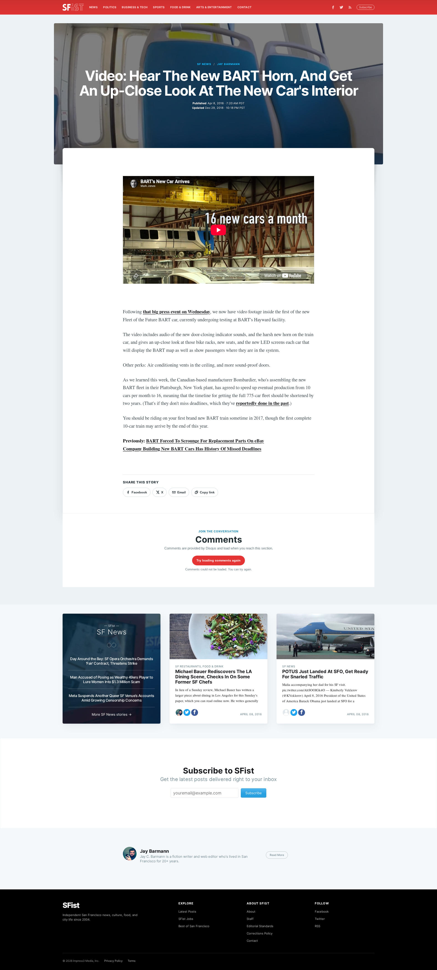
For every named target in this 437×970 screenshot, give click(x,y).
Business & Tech (134, 7)
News (93, 7)
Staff (250, 919)
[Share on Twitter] (187, 712)
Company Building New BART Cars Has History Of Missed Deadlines (192, 448)
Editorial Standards (260, 926)
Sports (159, 7)
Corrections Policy (259, 933)
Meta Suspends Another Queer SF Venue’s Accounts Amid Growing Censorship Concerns (111, 697)
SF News (204, 64)
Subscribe (365, 7)
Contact (244, 7)
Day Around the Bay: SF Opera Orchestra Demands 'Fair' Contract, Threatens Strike (111, 661)
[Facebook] (333, 7)
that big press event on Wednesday (176, 311)
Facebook (322, 911)
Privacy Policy (113, 960)
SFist (71, 905)
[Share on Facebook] (194, 712)
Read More (277, 855)
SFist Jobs (185, 919)
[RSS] (351, 7)
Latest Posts (187, 911)
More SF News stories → (112, 714)
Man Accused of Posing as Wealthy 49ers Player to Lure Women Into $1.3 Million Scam (111, 679)
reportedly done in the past (262, 403)
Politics (109, 7)
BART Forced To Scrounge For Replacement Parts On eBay (205, 440)
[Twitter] (341, 7)
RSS (317, 926)
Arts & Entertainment (214, 7)
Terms (131, 960)
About (251, 911)
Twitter (320, 919)
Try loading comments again (218, 560)
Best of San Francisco (193, 926)
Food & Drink (180, 7)
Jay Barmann (228, 64)
